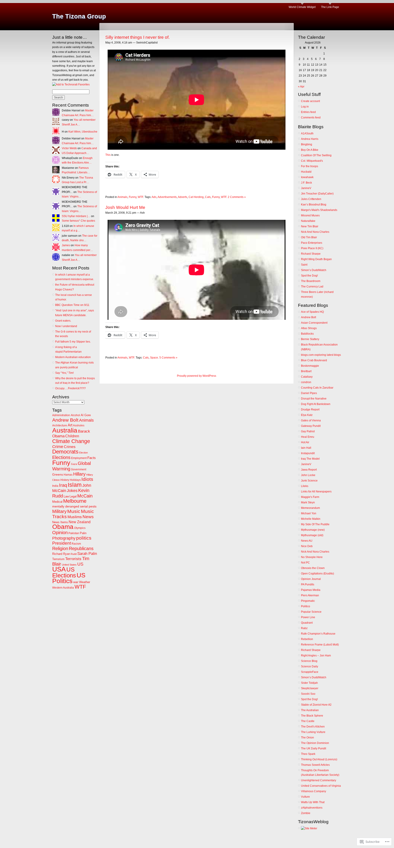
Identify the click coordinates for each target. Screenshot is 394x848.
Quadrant (307, 622)
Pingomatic (308, 600)
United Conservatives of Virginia (321, 785)
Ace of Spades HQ (312, 311)
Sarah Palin (87, 553)
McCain (85, 495)
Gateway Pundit (311, 426)
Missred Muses (310, 215)
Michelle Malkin (310, 518)
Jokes (72, 490)
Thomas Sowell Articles (315, 764)
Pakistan (73, 533)
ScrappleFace (309, 672)
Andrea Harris (309, 139)
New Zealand (80, 522)
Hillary (79, 474)
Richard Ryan (61, 554)
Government (78, 469)
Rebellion (307, 639)
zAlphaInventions (311, 807)
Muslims (74, 517)
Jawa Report (309, 469)
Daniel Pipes (309, 393)
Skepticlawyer (309, 688)
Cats (208, 197)
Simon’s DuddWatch (313, 270)
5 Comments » (168, 357)
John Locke (308, 475)
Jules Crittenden (311, 199)
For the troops (309, 166)
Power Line (308, 617)
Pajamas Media (310, 590)
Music (73, 511)
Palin (83, 533)
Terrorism (58, 559)
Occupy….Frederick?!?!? (70, 388)
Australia (64, 430)
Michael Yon (308, 513)
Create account (310, 101)
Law (66, 496)
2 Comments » (237, 197)
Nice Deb (307, 546)
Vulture (305, 796)
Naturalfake (308, 221)
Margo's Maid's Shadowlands (319, 210)
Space (154, 357)
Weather (84, 582)
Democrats (65, 451)
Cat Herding (196, 197)
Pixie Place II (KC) (312, 248)
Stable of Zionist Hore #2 (316, 704)
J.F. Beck (306, 182)
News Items (60, 522)
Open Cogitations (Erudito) (317, 573)
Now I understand (66, 326)
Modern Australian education (73, 357)
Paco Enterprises (311, 242)
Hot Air (305, 442)
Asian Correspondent (314, 322)
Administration (61, 415)
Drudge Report (310, 409)
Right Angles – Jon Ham (316, 655)
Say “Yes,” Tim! (64, 372)
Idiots (87, 479)
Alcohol (75, 415)
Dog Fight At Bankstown (315, 404)
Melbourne (74, 501)
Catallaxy (307, 376)
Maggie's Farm (310, 497)
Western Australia (63, 587)
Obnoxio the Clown (313, 568)
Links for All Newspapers (316, 491)
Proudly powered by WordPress (196, 375)
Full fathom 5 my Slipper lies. (73, 341)
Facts (91, 458)
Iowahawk (307, 177)
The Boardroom (310, 281)
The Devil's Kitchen (313, 726)
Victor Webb (69, 148)
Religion (60, 548)
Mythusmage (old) (312, 535)
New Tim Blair (309, 226)
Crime (57, 446)
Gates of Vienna (311, 420)
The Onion (307, 737)
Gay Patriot (308, 431)
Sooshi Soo (308, 693)
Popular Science (311, 611)
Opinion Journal (311, 579)
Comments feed (311, 117)
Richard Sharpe (311, 253)
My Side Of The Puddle (315, 524)
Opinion (60, 532)
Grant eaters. (63, 320)
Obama (62, 526)
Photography (63, 538)
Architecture (59, 425)
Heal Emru (307, 436)
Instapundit (308, 453)
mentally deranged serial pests (74, 506)
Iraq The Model (310, 458)
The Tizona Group (79, 16)
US (80, 564)
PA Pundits (307, 584)
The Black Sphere (312, 715)
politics (83, 538)
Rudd (74, 554)
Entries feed (308, 112)
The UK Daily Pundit (313, 748)
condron (306, 382)
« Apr (301, 86)
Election (83, 452)
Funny (61, 462)
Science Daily (309, 666)
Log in (305, 106)
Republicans (81, 548)
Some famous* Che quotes (78, 220)
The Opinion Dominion (315, 743)
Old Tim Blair (309, 237)
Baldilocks (307, 333)
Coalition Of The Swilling (316, 155)
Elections (61, 457)
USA (59, 569)
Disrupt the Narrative (314, 398)
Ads (154, 197)
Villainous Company (313, 791)
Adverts (182, 197)
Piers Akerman (310, 595)
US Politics (69, 578)
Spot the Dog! (309, 275)
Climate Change (71, 441)
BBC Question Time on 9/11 (72, 305)
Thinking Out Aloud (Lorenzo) (319, 759)
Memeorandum (310, 508)
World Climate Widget (302, 7)
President (61, 543)
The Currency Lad (312, 286)
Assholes (78, 425)
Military (59, 511)
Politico (305, 606)
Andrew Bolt (65, 420)
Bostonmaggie (310, 365)
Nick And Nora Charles (315, 231)
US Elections (64, 572)
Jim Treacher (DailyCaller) (317, 193)
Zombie (305, 813)
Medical (57, 501)
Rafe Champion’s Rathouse (318, 633)
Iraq (63, 485)
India (55, 485)
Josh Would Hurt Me (125, 207)
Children (72, 436)
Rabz (304, 628)
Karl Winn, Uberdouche (82, 131)
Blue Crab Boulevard (314, 360)
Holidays (75, 480)
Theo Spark (308, 754)
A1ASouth (307, 133)
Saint (304, 264)
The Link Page (330, 7)
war (75, 582)
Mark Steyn (308, 502)
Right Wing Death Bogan (316, 259)
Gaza (74, 464)
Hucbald (306, 171)
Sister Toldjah (309, 682)
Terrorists (73, 559)
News (88, 516)
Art (70, 425)
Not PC (305, 562)
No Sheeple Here (312, 557)
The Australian (310, 710)
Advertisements (167, 197)
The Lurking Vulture (313, 732)
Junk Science (309, 480)
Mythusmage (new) (313, 529)
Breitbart (306, 371)
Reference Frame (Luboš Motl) (320, 644)
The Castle (307, 721)
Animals (86, 420)
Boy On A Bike (309, 149)
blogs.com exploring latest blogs (321, 354)
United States (69, 564)
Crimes (69, 447)
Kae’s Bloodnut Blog (313, 204)
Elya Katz (307, 415)
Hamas (68, 474)
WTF (80, 587)
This (108, 154)
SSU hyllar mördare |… (76, 216)
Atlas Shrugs (309, 328)
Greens (57, 474)
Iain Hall (306, 447)
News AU (306, 540)
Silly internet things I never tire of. (137, 37)
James (66, 245)
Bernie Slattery (310, 339)
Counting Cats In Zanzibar (317, 387)
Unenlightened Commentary (318, 780)
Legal (73, 496)
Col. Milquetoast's (312, 160)
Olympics (80, 528)
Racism (76, 543)
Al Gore (86, 415)
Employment (79, 458)
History (64, 480)
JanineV (306, 188)
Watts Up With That (312, 802)
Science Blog (309, 661)
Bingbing (306, 144)
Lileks (304, 486)
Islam (75, 485)
